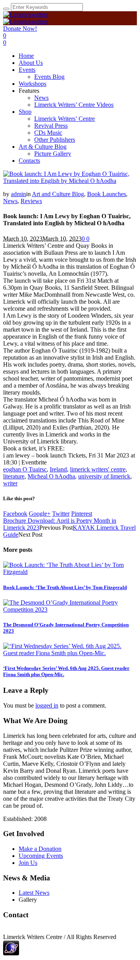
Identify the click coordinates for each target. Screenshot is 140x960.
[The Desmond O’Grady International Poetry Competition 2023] (70, 609)
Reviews (31, 201)
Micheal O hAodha (51, 476)
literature (13, 476)
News (10, 201)
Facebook (15, 513)
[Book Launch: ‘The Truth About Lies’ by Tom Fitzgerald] (70, 572)
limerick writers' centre (98, 469)
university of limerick (104, 476)
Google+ (40, 513)
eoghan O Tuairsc (25, 469)
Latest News (34, 892)
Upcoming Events (41, 855)
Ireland (58, 469)
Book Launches (106, 194)
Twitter (61, 513)
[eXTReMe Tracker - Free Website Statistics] (11, 953)
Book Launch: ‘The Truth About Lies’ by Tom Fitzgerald (65, 587)
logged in (46, 705)
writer (10, 483)
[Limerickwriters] (25, 18)
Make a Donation (40, 848)
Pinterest (81, 513)
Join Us (28, 862)
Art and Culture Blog (58, 194)
